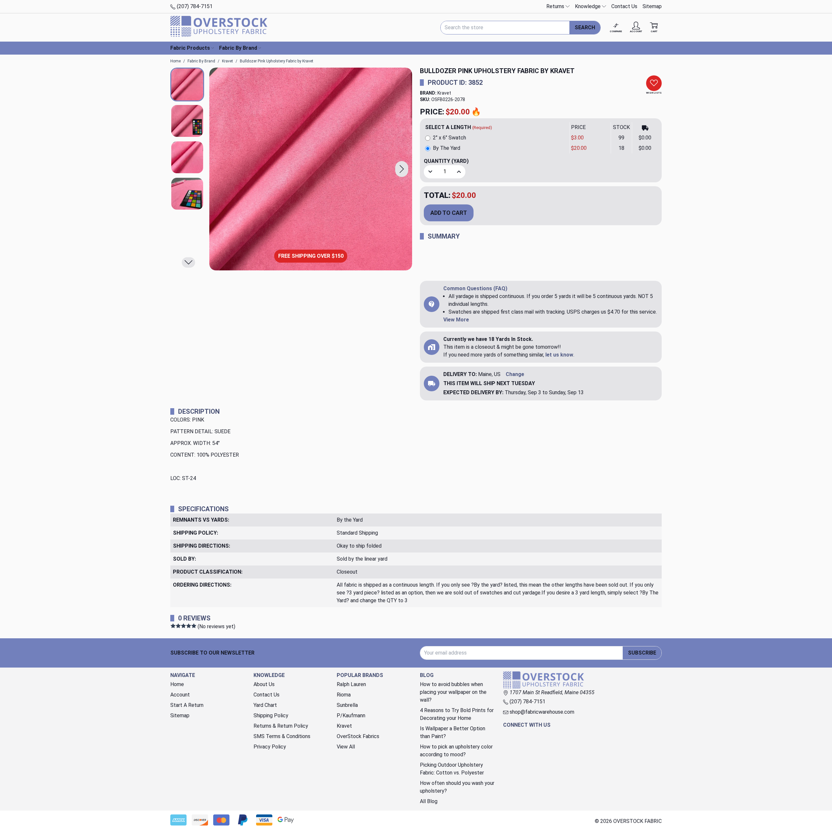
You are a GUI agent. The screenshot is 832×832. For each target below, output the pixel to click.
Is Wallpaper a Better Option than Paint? (452, 732)
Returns (556, 6)
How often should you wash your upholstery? (457, 787)
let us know (559, 355)
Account (180, 695)
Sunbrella (347, 705)
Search (585, 27)
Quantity (446, 161)
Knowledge (588, 6)
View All (346, 747)
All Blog (428, 801)
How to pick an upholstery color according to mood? (456, 751)
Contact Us (624, 6)
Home (177, 684)
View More (456, 320)
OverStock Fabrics (358, 736)
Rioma (344, 695)
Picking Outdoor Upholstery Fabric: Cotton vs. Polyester (452, 769)
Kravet (444, 93)
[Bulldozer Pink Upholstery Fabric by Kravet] (310, 169)
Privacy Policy (270, 747)
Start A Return (186, 705)
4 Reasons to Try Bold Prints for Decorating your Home (457, 714)
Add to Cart (448, 212)
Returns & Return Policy (281, 726)
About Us (264, 684)
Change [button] (515, 374)
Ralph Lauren (351, 684)
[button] (401, 169)
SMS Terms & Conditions (282, 736)
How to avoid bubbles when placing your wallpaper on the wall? (453, 692)
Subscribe (642, 653)
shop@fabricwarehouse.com (541, 712)
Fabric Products (190, 48)
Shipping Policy (271, 715)
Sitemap (652, 6)
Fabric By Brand (238, 48)
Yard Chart (265, 705)
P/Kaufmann (351, 715)
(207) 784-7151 (194, 6)
